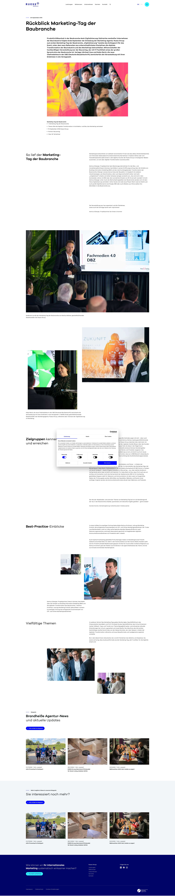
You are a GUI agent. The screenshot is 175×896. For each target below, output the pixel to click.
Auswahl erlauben (87, 463)
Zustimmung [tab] (67, 436)
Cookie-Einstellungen (52, 889)
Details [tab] (87, 436)
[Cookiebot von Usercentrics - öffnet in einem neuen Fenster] (111, 432)
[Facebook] (124, 868)
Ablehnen (67, 463)
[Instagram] (127, 868)
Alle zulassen (107, 463)
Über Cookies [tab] (108, 436)
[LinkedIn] (121, 868)
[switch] (80, 457)
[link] (35, 728)
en (142, 4)
